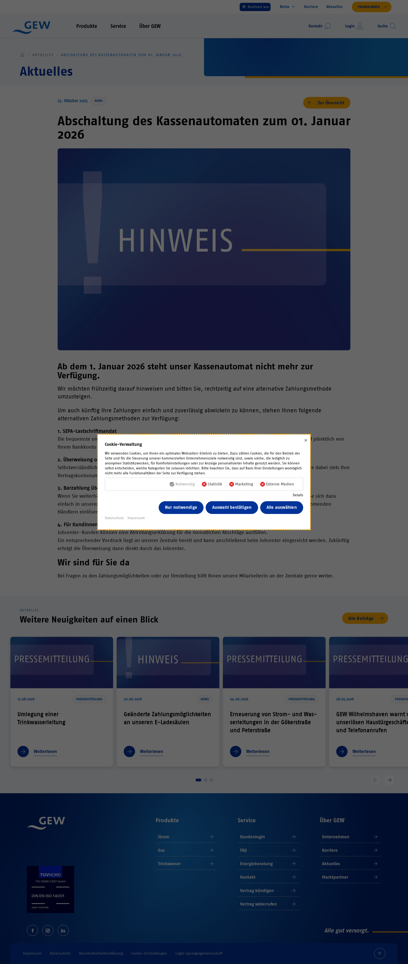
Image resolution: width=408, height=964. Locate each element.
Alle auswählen (282, 507)
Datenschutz (114, 518)
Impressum (136, 518)
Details (298, 495)
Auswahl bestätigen (232, 507)
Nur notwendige (181, 507)
